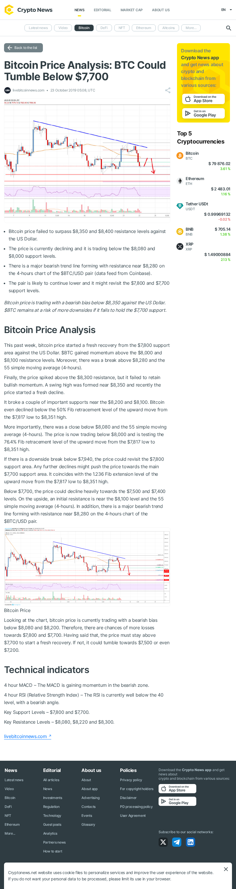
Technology (52, 815)
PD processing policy (136, 806)
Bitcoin (10, 798)
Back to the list (25, 47)
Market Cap (132, 10)
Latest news (38, 28)
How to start (52, 851)
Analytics (50, 833)
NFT (122, 28)
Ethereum (143, 28)
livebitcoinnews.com (25, 736)
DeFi (104, 28)
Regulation (51, 806)
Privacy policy (131, 780)
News (80, 10)
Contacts (88, 806)
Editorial (102, 10)
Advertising (90, 798)
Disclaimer (128, 798)
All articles (51, 780)
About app (89, 789)
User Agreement (133, 815)
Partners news (54, 842)
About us (161, 10)
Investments (52, 798)
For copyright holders (136, 789)
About (86, 780)
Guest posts (52, 824)
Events (86, 815)
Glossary (88, 824)
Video (63, 28)
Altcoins (168, 28)
